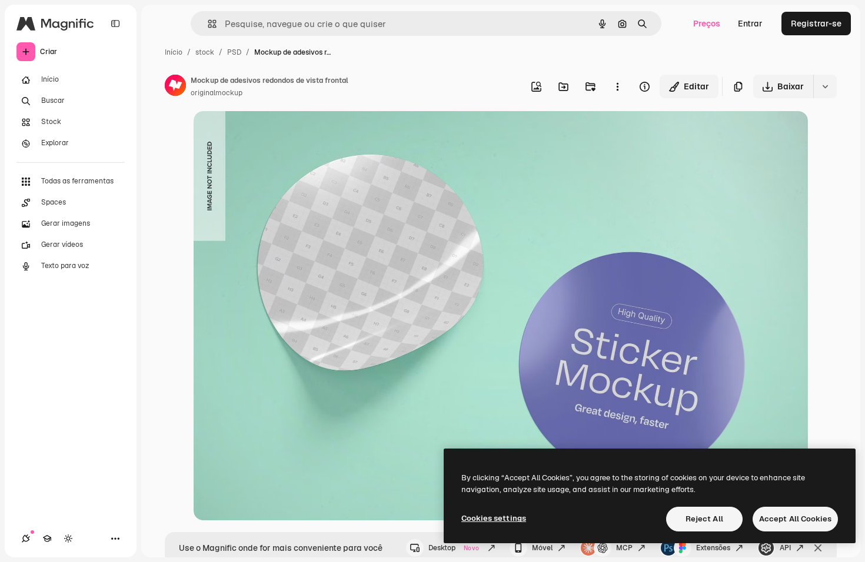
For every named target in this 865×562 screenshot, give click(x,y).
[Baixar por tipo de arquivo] (825, 86)
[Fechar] (818, 548)
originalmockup (216, 93)
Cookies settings (493, 518)
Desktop (453, 548)
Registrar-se (816, 23)
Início (173, 52)
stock (204, 52)
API (785, 548)
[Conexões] (25, 538)
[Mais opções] (617, 86)
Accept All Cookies (795, 519)
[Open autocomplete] (207, 23)
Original (268, 133)
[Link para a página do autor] (175, 87)
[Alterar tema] (68, 538)
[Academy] (47, 538)
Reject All (704, 519)
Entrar (750, 23)
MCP (624, 548)
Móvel (542, 548)
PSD (234, 52)
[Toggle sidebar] (115, 23)
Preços (706, 23)
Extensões (713, 548)
